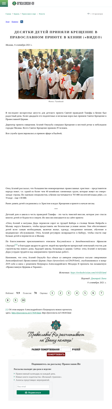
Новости (42, 14)
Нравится (15, 21)
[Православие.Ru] (23, 3)
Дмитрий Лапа (98, 278)
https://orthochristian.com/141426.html (88, 272)
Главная (8, 14)
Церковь (16, 14)
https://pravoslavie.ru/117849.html (26, 312)
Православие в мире (29, 14)
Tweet (7, 21)
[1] (16, 244)
